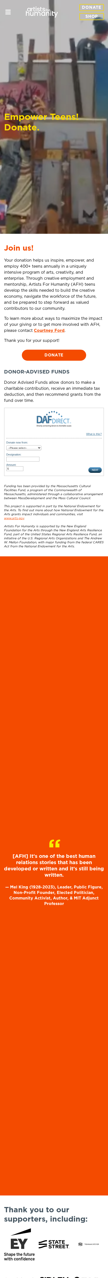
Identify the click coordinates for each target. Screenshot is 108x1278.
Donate (91, 8)
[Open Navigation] (8, 12)
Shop (91, 17)
